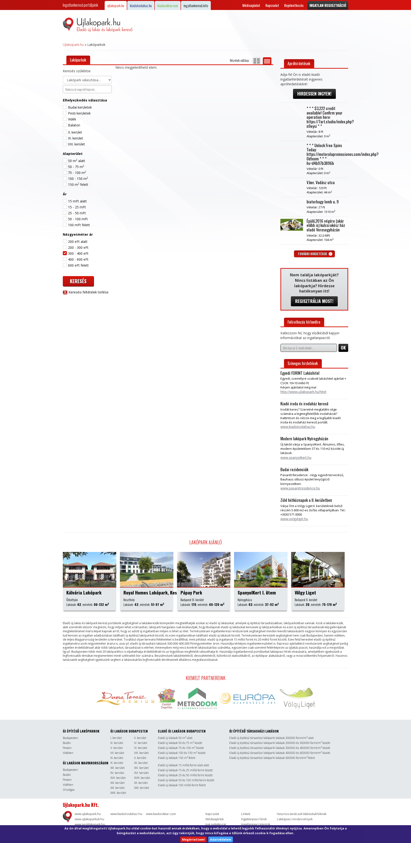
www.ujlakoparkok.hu (89, 819)
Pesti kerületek (79, 113)
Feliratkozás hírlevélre (304, 322)
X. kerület (140, 758)
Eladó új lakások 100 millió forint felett (182, 785)
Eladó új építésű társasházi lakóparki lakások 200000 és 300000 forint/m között (279, 743)
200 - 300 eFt (78, 247)
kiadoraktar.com (167, 5)
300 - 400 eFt (78, 253)
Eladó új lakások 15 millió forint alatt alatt (183, 765)
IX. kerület (75, 138)
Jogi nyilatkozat (216, 824)
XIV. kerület (141, 768)
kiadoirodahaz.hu (141, 5)
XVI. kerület (141, 773)
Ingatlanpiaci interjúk (255, 824)
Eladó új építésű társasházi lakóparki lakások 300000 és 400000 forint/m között (279, 748)
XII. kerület (141, 763)
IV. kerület (140, 743)
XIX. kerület (117, 783)
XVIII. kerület (142, 778)
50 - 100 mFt (78, 219)
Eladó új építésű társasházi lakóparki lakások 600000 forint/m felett (272, 758)
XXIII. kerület (118, 793)
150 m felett (78, 184)
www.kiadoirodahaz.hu (126, 814)
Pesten (67, 748)
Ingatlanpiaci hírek (254, 819)
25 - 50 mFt (77, 213)
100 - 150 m (78, 178)
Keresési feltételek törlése (88, 292)
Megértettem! (193, 839)
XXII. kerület (141, 788)
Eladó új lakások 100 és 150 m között (182, 753)
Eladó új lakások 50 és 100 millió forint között (186, 780)
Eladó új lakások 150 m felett (176, 758)
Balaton (74, 125)
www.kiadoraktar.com (161, 814)
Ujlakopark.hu (73, 44)
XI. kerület (116, 763)
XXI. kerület (117, 788)
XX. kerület (141, 783)
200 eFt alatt (78, 241)
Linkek (245, 814)
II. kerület (75, 132)
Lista (267, 60)
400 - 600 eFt (78, 259)
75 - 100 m (77, 172)
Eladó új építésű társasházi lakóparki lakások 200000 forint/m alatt (271, 738)
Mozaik (256, 60)
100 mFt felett (79, 225)
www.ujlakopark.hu (88, 814)
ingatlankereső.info (196, 5)
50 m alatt (76, 160)
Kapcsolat (272, 5)
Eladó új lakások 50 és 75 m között (180, 743)
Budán (67, 743)
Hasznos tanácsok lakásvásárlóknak (301, 814)
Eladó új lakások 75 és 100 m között (181, 748)
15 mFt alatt (77, 201)
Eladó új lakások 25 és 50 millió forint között (185, 775)
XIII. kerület (76, 144)
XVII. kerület (118, 778)
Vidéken (68, 753)
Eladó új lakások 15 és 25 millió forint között (185, 770)
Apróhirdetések (299, 63)
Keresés (78, 281)
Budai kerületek (80, 107)
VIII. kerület (141, 753)
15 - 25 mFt (77, 207)
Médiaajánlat (251, 5)
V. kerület (116, 748)
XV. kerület (117, 773)
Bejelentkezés (293, 5)
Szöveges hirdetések (303, 363)
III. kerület (116, 743)
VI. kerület (140, 748)
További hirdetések (313, 253)
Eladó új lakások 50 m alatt (175, 738)
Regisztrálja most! (314, 301)
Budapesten (70, 738)
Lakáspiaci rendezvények (295, 819)
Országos (68, 790)
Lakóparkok (78, 60)
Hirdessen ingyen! (314, 94)
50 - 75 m (76, 166)
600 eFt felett (78, 265)
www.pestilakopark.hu (90, 824)
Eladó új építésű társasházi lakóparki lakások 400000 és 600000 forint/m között (279, 753)
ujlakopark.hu (115, 5)
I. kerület (116, 738)
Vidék (72, 119)
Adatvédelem (220, 839)
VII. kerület (117, 753)
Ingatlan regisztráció (327, 5)
